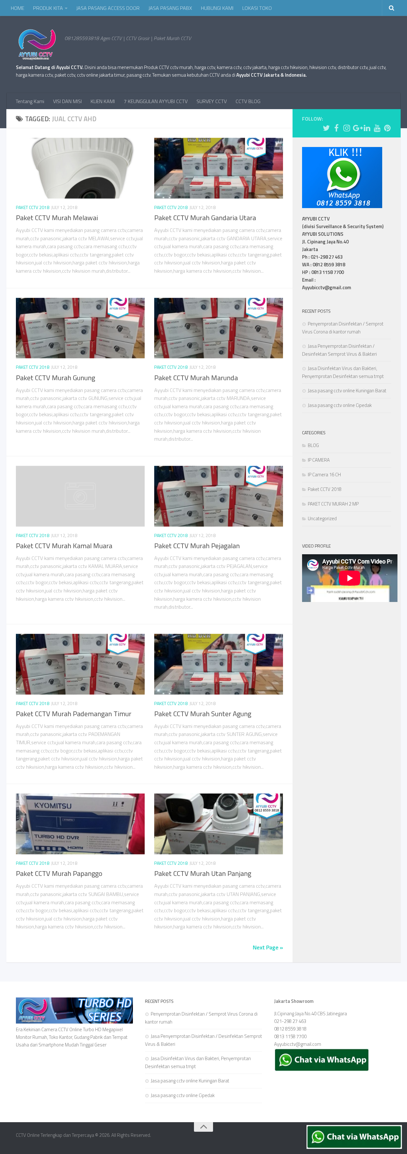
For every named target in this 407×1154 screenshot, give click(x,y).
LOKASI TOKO (257, 8)
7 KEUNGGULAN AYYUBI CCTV (156, 101)
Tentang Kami (30, 101)
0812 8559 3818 (290, 1028)
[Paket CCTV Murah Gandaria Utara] (218, 168)
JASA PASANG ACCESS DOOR (108, 8)
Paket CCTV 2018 (32, 207)
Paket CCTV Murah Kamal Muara (64, 545)
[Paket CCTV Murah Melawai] (80, 168)
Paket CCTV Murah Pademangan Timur (73, 713)
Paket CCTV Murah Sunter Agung (202, 713)
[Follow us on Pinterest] (387, 128)
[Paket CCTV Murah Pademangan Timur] (80, 664)
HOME (17, 8)
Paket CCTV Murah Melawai (57, 217)
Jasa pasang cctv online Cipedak (340, 405)
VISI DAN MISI (67, 101)
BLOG (313, 445)
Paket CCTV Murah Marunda (196, 377)
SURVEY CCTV (212, 101)
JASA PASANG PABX (170, 8)
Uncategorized (322, 518)
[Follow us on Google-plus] (357, 128)
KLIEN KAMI (103, 101)
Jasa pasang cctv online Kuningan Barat (347, 390)
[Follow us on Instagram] (346, 128)
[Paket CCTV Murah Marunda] (218, 328)
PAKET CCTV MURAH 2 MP (333, 503)
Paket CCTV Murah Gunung (55, 377)
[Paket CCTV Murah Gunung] (80, 328)
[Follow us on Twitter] (326, 128)
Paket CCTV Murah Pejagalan (197, 545)
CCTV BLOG (248, 101)
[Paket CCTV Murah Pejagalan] (218, 496)
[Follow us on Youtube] (377, 128)
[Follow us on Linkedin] (367, 128)
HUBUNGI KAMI (217, 8)
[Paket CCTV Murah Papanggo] (80, 824)
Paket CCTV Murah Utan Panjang (202, 873)
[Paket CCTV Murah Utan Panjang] (218, 824)
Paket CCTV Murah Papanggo (59, 873)
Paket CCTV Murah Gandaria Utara (205, 217)
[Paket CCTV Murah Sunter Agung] (218, 664)
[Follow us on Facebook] (336, 128)
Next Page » (268, 947)
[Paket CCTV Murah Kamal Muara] (80, 496)
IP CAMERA (319, 460)
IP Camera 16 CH (324, 474)
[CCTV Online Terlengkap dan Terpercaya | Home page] (37, 44)
